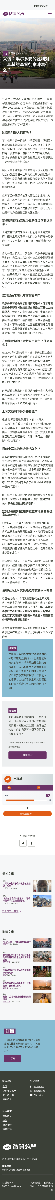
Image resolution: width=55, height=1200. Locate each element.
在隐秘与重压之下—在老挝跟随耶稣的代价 (16, 971)
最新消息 (7, 1099)
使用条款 (35, 1182)
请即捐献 (27, 755)
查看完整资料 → (27, 813)
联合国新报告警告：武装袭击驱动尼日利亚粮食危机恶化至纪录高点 (16, 957)
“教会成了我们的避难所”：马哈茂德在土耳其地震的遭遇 (16, 899)
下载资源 (7, 1116)
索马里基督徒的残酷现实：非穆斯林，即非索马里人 (16, 984)
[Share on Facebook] (31, 843)
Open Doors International (16, 1169)
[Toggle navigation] (50, 13)
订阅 (12, 1058)
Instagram (39, 1090)
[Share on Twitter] (23, 843)
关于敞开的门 (9, 1094)
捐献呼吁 (7, 1124)
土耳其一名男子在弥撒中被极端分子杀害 (16, 884)
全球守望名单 (9, 1090)
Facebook (39, 1086)
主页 (5, 1086)
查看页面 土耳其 (10, 911)
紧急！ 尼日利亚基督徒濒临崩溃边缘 (17, 997)
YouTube (38, 1094)
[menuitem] (42, 6)
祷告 (5, 1120)
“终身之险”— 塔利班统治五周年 (17, 941)
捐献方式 (7, 1128)
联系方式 (6, 1166)
